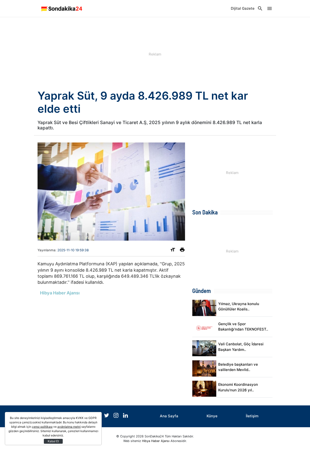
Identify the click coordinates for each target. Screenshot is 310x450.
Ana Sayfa (169, 416)
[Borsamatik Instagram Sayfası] (116, 416)
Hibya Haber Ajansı (156, 441)
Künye (212, 416)
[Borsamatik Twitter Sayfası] (107, 416)
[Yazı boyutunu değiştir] (173, 250)
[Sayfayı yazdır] (182, 250)
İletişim (252, 416)
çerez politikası (42, 426)
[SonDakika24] (62, 8)
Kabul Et (53, 441)
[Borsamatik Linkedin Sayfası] (125, 416)
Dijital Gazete (243, 8)
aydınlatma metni (69, 426)
